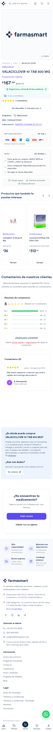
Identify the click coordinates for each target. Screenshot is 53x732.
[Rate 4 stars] (19, 304)
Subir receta (26, 516)
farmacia (6, 63)
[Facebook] (5, 615)
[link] (28, 63)
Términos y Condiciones (13, 697)
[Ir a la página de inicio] (3, 3)
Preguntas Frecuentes (12, 661)
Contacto (7, 665)
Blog (5, 681)
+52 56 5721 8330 (14, 628)
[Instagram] (12, 615)
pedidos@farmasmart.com (18, 637)
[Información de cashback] (46, 89)
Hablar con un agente (26, 525)
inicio (15, 63)
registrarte (31, 342)
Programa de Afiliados (12, 677)
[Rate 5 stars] (22, 304)
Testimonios (8, 669)
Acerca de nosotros (12, 657)
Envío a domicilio (10, 673)
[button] (19, 3)
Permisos (7, 705)
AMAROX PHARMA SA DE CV (28, 124)
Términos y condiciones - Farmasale (18, 701)
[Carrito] (42, 3)
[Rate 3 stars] (15, 304)
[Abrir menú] (48, 3)
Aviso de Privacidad (11, 693)
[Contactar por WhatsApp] (46, 714)
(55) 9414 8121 (12, 633)
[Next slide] (49, 195)
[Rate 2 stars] (12, 304)
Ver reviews (13, 472)
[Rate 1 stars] (9, 304)
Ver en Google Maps (14, 609)
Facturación (8, 709)
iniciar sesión (18, 342)
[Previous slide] (43, 195)
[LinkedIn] (18, 615)
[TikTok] (25, 615)
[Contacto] (35, 3)
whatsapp (12, 455)
